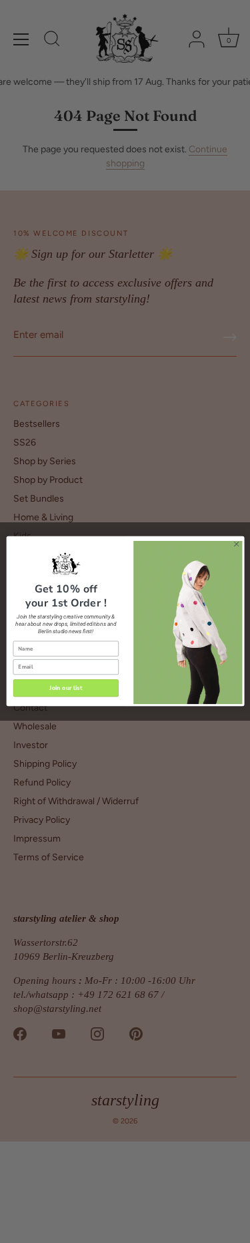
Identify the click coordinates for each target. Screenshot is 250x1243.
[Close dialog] (236, 544)
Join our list (65, 688)
